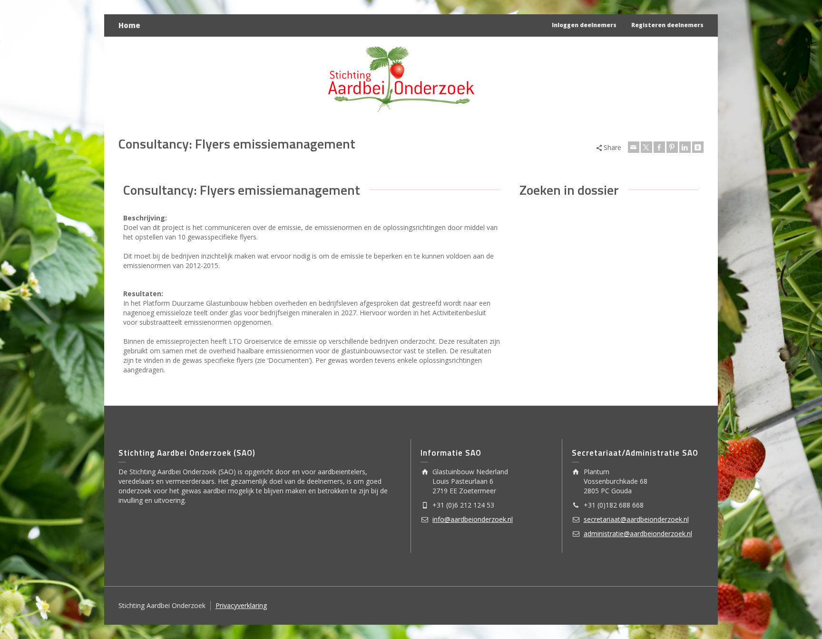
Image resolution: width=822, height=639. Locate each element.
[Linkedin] (685, 147)
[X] (646, 147)
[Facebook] (659, 147)
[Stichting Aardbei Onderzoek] (401, 78)
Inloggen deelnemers (584, 25)
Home (129, 25)
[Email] (633, 147)
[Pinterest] (672, 147)
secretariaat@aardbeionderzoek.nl (636, 519)
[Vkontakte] (698, 147)
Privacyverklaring (241, 605)
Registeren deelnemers (667, 25)
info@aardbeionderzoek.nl (472, 519)
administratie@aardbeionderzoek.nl (638, 533)
